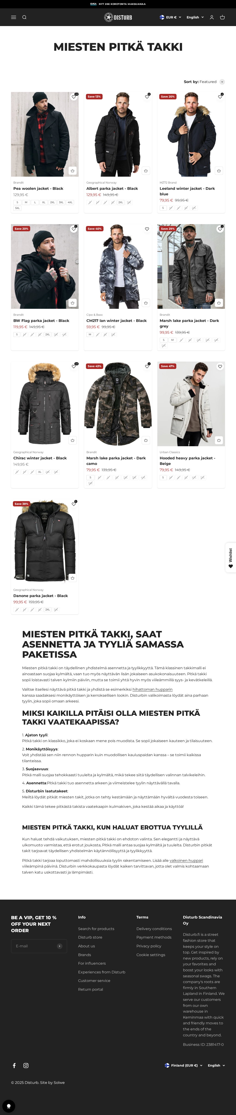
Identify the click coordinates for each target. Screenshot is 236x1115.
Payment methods (153, 937)
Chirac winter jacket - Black (40, 458)
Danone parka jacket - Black (40, 596)
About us (86, 946)
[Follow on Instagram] (26, 1065)
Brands (84, 955)
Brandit (18, 182)
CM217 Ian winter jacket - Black (116, 320)
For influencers (92, 963)
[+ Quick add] (72, 171)
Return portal (90, 989)
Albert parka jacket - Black (112, 188)
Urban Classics (170, 452)
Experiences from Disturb (101, 972)
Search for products (96, 929)
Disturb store (90, 937)
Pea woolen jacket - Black (38, 188)
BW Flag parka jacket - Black (41, 320)
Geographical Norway (101, 182)
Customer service (94, 980)
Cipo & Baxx (94, 314)
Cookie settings (150, 955)
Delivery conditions (154, 929)
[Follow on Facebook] (14, 1065)
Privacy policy (148, 946)
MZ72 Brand (168, 182)
